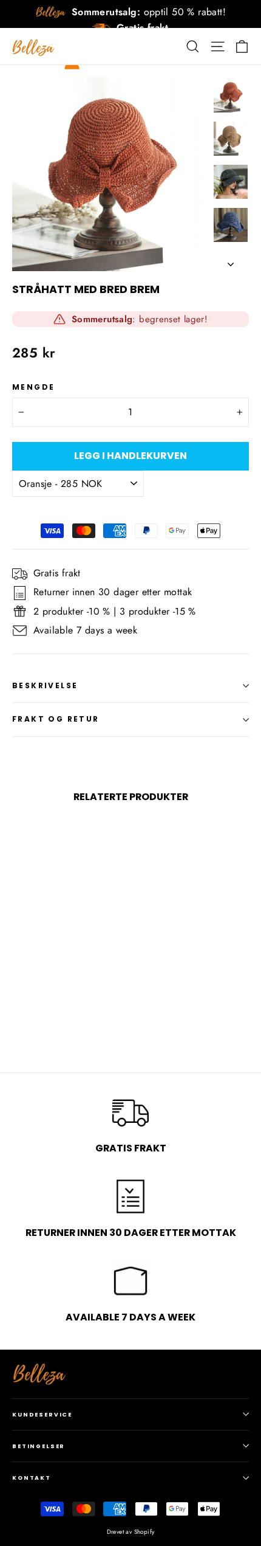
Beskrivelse (45, 685)
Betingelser (38, 1446)
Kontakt (31, 1478)
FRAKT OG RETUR (56, 719)
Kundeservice (42, 1414)
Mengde (33, 387)
